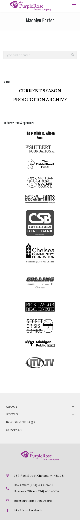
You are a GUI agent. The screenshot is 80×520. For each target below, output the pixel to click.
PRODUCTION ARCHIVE (40, 99)
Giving (40, 414)
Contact (40, 430)
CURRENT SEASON (40, 91)
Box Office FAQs (40, 422)
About (40, 406)
